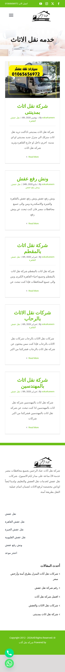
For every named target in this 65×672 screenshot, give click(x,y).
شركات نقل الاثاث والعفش (43, 605)
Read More (33, 157)
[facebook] (58, 3)
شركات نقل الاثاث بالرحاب (32, 315)
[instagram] (46, 3)
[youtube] (40, 3)
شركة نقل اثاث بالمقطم (32, 248)
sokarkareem (48, 117)
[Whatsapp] (9, 663)
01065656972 (11, 3)
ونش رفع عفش (32, 179)
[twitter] (52, 3)
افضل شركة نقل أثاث (46, 596)
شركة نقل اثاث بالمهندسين (32, 383)
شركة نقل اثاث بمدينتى (32, 80)
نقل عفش (16, 184)
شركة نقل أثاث (26, 642)
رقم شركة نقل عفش (46, 587)
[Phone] (9, 653)
